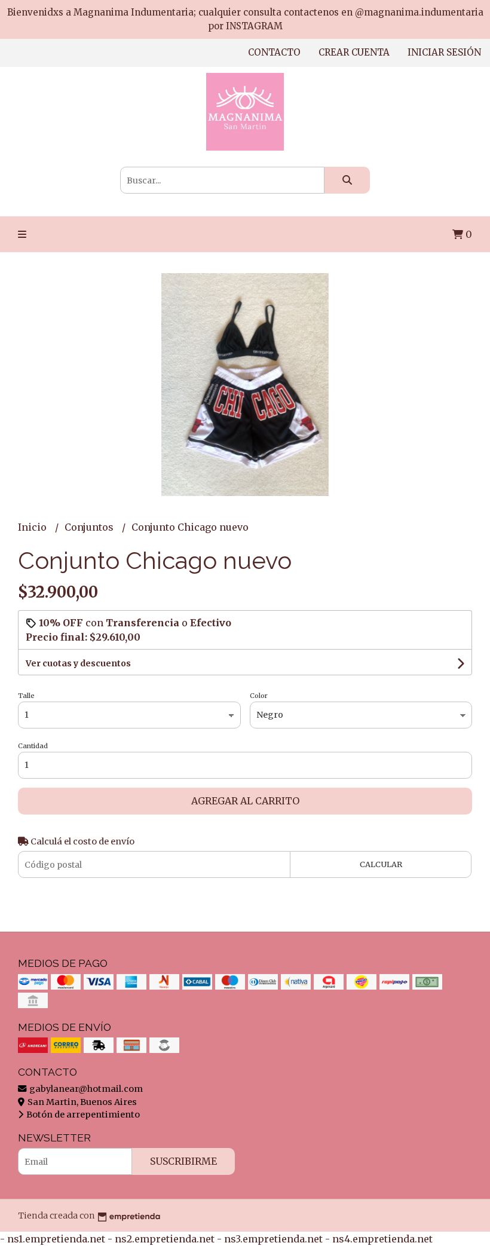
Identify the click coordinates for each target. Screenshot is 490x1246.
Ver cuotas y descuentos (78, 663)
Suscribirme (183, 1161)
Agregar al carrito (245, 801)
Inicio (33, 527)
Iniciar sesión (444, 52)
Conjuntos (90, 527)
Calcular (381, 864)
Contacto (274, 52)
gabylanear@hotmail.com (85, 1088)
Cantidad (33, 746)
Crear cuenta (354, 52)
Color (259, 695)
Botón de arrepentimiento (82, 1114)
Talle (26, 695)
